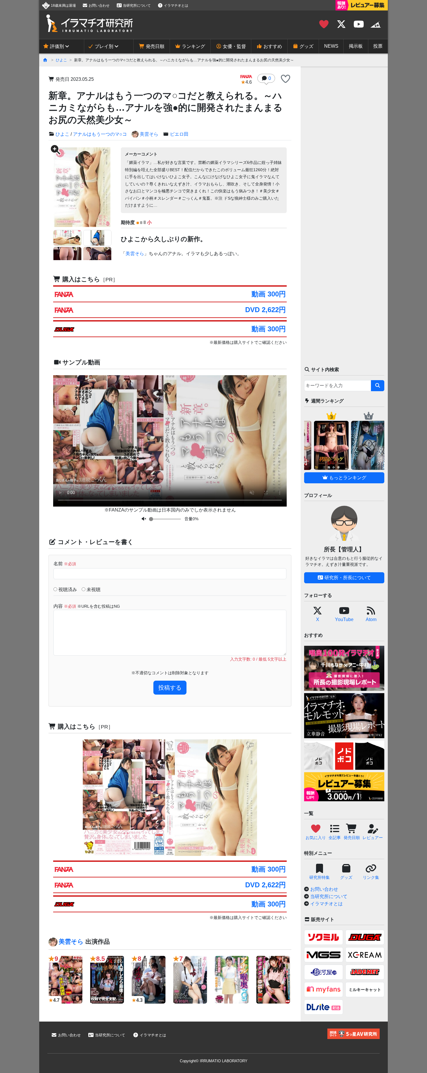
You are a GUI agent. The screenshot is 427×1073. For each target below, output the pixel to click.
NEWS (331, 46)
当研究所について (136, 5)
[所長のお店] (375, 24)
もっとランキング (347, 477)
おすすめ (272, 46)
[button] (285, 79)
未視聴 (93, 589)
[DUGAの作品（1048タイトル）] (364, 937)
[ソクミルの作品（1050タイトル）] (323, 937)
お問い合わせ (99, 5)
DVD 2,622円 (265, 310)
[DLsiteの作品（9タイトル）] (323, 1007)
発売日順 (154, 46)
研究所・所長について (347, 577)
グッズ (305, 46)
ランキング (193, 46)
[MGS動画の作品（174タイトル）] (323, 954)
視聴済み (67, 589)
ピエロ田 (179, 134)
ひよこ (61, 60)
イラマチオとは (175, 5)
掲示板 (356, 46)
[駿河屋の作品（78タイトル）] (323, 972)
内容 (86, 606)
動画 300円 (269, 294)
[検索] (377, 385)
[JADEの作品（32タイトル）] (364, 972)
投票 (378, 46)
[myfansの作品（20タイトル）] (323, 989)
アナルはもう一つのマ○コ (100, 134)
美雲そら (149, 134)
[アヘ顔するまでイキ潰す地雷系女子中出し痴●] (273, 980)
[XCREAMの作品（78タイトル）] (364, 954)
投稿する (170, 687)
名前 (64, 563)
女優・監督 (234, 46)
